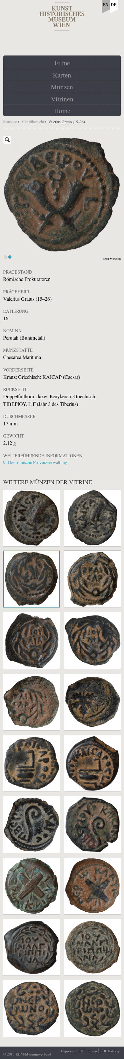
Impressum (69, 1050)
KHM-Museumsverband (33, 1054)
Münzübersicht (32, 121)
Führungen (89, 1050)
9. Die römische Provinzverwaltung (35, 462)
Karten (62, 74)
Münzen (62, 86)
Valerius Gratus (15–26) (66, 121)
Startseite (10, 121)
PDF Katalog (109, 1050)
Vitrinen (62, 98)
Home (62, 110)
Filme (62, 62)
